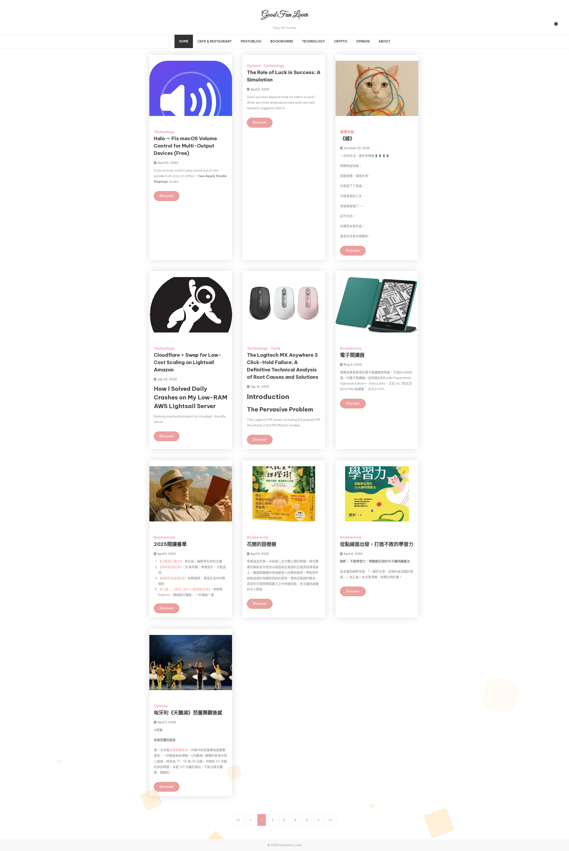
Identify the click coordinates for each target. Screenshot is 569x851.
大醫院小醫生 (170, 561)
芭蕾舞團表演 (178, 750)
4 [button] (295, 820)
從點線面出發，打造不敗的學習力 (376, 544)
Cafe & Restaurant (214, 41)
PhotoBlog (251, 41)
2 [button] (273, 820)
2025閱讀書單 (170, 544)
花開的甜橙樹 (261, 544)
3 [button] (284, 820)
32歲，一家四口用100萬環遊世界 (184, 589)
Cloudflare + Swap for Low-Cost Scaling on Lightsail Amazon (187, 362)
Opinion (363, 41)
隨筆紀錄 (347, 132)
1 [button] (261, 820)
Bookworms (281, 41)
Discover (167, 196)
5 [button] (307, 820)
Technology (313, 41)
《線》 (347, 138)
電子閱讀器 (352, 355)
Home (183, 41)
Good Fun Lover (285, 15)
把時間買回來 (170, 567)
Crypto (340, 41)
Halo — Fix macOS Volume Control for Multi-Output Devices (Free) (185, 145)
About (384, 41)
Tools (275, 348)
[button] (238, 820)
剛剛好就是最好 (172, 578)
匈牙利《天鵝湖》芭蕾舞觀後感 (188, 712)
